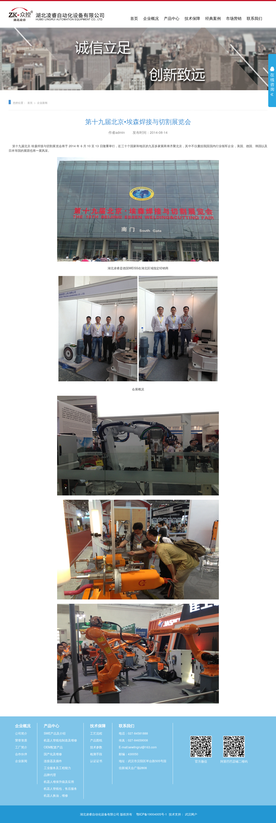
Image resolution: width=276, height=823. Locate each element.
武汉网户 (191, 814)
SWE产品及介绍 (55, 733)
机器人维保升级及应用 (59, 781)
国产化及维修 (53, 754)
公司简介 (21, 733)
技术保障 (192, 18)
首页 (134, 18)
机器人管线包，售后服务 (60, 788)
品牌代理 (50, 775)
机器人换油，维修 (56, 795)
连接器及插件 (53, 761)
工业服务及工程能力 (57, 768)
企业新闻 (42, 102)
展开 (272, 81)
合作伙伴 (21, 754)
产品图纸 (96, 740)
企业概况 (151, 18)
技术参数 (96, 747)
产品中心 (171, 18)
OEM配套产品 (53, 747)
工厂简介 (21, 747)
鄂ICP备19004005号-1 (151, 814)
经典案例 (213, 18)
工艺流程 (96, 733)
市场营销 (234, 18)
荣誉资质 (21, 740)
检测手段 (96, 754)
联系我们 (254, 18)
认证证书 (96, 761)
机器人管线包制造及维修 (60, 740)
